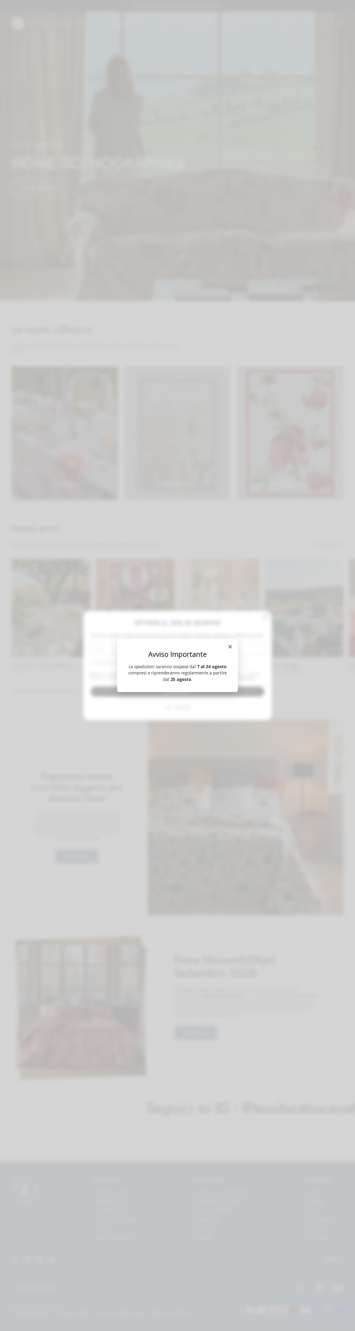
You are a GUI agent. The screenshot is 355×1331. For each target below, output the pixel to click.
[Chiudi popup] (230, 647)
